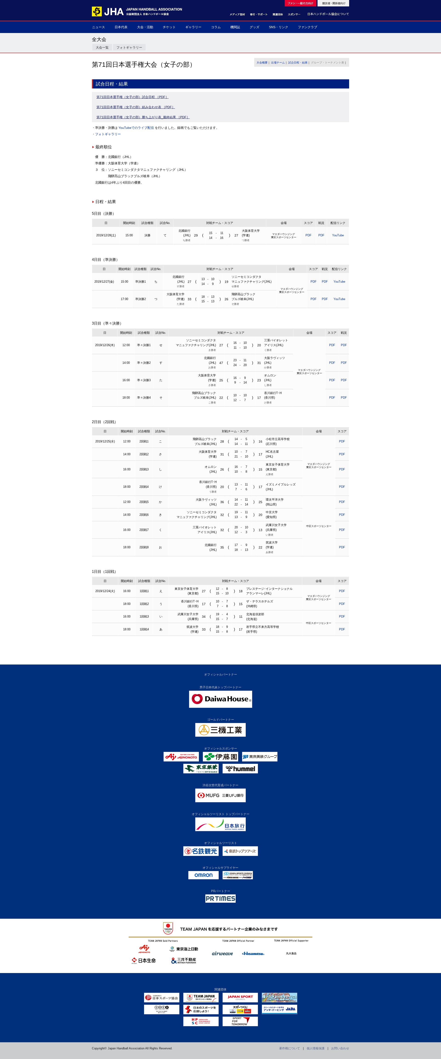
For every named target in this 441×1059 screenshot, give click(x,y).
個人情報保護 (316, 1048)
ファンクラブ (307, 27)
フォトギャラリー (129, 47)
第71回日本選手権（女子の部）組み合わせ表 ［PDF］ (135, 107)
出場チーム (278, 62)
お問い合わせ (340, 1048)
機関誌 (235, 27)
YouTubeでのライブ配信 (136, 128)
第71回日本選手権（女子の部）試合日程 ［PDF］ (132, 97)
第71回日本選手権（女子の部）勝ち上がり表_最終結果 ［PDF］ (143, 117)
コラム (216, 27)
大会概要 (262, 62)
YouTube (338, 235)
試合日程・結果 (298, 62)
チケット (169, 27)
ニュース (98, 27)
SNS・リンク (278, 27)
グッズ (254, 27)
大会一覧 (102, 47)
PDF (308, 235)
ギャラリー (193, 27)
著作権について (289, 1048)
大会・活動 (145, 27)
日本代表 (121, 27)
